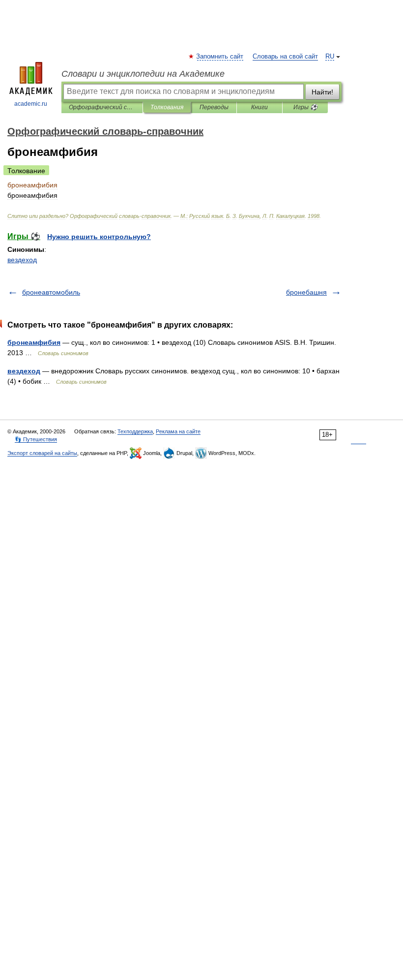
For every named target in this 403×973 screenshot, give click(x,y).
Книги (259, 107)
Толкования (166, 107)
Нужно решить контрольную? (99, 237)
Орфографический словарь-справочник (102, 107)
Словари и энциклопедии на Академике (143, 74)
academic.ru (30, 103)
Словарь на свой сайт (285, 56)
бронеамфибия (33, 342)
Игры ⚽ (305, 107)
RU (329, 56)
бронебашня (306, 292)
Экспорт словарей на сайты (42, 453)
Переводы (214, 107)
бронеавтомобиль (51, 292)
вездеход (22, 260)
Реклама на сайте (178, 431)
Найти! (322, 92)
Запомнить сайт (220, 56)
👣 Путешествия (36, 439)
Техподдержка (135, 431)
